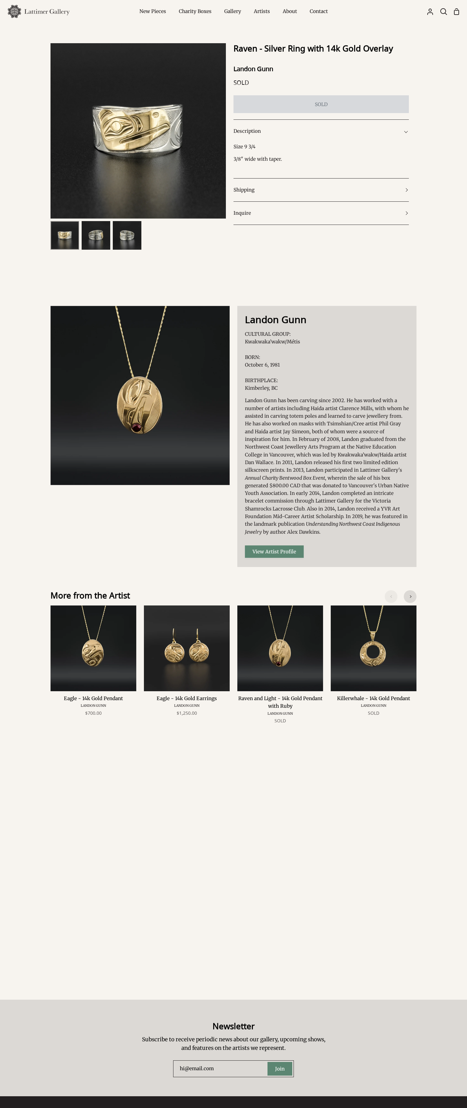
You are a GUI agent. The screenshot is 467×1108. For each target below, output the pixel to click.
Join (280, 1069)
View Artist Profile (274, 552)
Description (247, 131)
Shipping (244, 190)
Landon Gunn (253, 68)
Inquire (242, 213)
